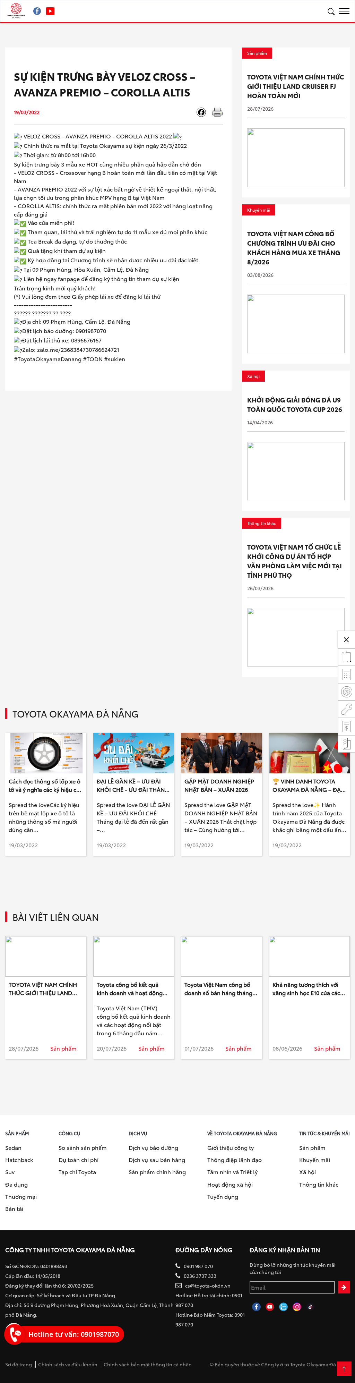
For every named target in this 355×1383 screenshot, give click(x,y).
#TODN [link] (93, 359)
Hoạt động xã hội (230, 1184)
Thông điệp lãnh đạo (234, 1159)
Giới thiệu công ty (230, 1147)
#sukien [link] (114, 359)
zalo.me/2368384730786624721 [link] (78, 349)
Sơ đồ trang (18, 1364)
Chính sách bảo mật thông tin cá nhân (148, 1364)
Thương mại (21, 1196)
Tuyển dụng (222, 1196)
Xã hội (307, 1172)
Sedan (13, 1147)
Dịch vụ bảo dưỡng (153, 1147)
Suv (10, 1172)
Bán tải (14, 1208)
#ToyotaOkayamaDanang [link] (47, 359)
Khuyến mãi (314, 1159)
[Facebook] (204, 112)
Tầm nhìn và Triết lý (232, 1172)
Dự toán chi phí (78, 1159)
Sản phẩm (312, 1147)
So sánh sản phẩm (83, 1147)
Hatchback (19, 1159)
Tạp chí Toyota (77, 1172)
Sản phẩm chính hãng (157, 1172)
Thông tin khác (318, 1184)
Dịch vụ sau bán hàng (157, 1159)
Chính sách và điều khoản (67, 1364)
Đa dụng (16, 1184)
